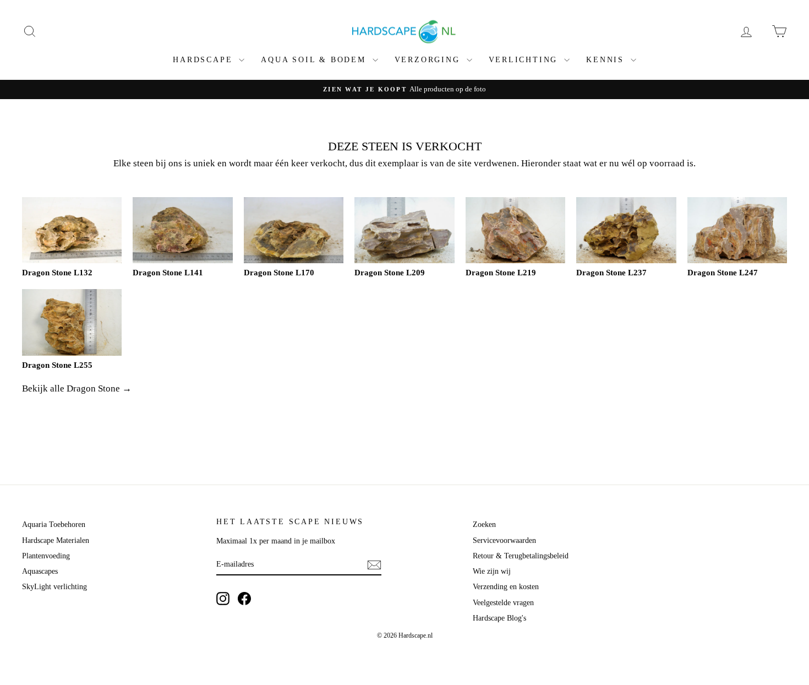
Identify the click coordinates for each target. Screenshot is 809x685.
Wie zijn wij (492, 571)
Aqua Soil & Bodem (315, 60)
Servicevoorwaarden (504, 540)
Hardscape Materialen (55, 540)
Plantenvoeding (46, 556)
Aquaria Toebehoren (53, 524)
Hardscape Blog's (499, 618)
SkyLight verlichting (54, 587)
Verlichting (525, 60)
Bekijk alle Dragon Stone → (77, 388)
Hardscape (204, 60)
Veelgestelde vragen (503, 603)
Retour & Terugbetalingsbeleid (521, 556)
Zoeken (484, 524)
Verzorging (429, 60)
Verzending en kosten (506, 587)
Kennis (607, 60)
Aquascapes (40, 571)
